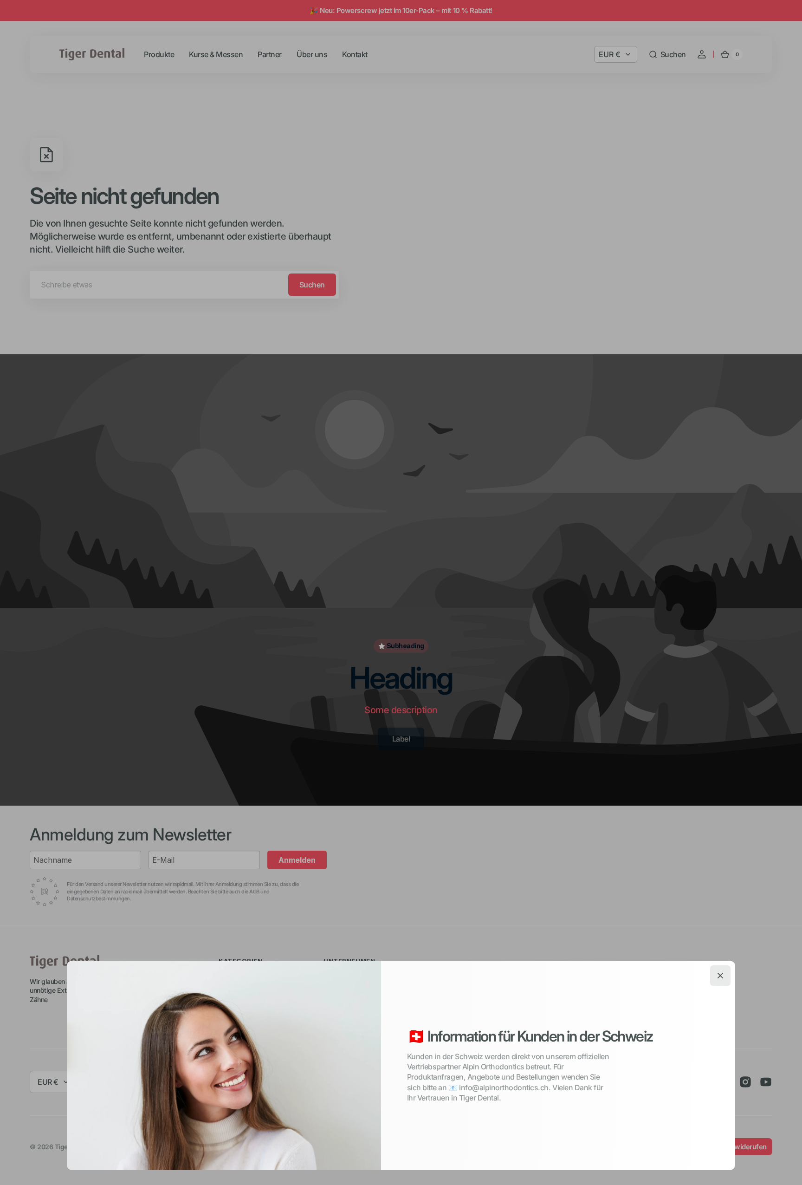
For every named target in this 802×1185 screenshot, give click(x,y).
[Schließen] (720, 975)
